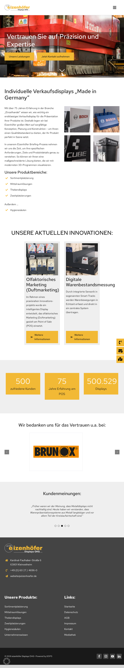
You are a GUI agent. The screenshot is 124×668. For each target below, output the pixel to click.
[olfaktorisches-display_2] (42, 244)
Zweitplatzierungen (20, 195)
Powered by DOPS (44, 656)
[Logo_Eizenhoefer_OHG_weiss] (23, 545)
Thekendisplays (18, 189)
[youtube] (112, 656)
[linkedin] (119, 656)
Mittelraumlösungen (21, 184)
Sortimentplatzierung (21, 178)
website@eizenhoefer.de (23, 576)
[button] (7, 452)
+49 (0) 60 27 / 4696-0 (23, 570)
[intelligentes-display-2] (82, 244)
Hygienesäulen (18, 210)
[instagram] (105, 656)
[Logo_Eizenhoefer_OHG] (17, 5)
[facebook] (99, 656)
